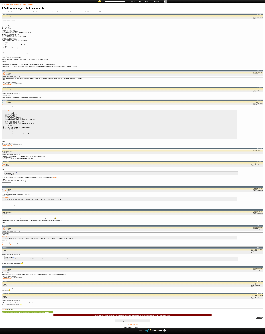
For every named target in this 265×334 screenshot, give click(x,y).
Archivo (107, 330)
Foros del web (100, 1)
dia (9, 309)
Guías (140, 1)
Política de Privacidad (115, 330)
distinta (12, 309)
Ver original (5, 110)
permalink (260, 14)
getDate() (55, 177)
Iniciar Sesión (156, 1)
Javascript (30, 4)
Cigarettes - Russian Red (7, 84)
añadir (7, 309)
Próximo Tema (135, 324)
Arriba (129, 330)
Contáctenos (102, 330)
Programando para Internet (18, 4)
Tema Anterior (129, 324)
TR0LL (4, 250)
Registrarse (133, 1)
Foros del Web (6, 4)
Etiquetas (4, 309)
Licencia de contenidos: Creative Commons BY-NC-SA (164, 330)
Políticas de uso (123, 330)
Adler (6, 164)
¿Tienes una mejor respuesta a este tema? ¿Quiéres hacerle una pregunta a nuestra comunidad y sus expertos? (25, 312)
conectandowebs (7, 17)
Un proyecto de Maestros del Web (144, 330)
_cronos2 (8, 73)
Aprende (146, 1)
